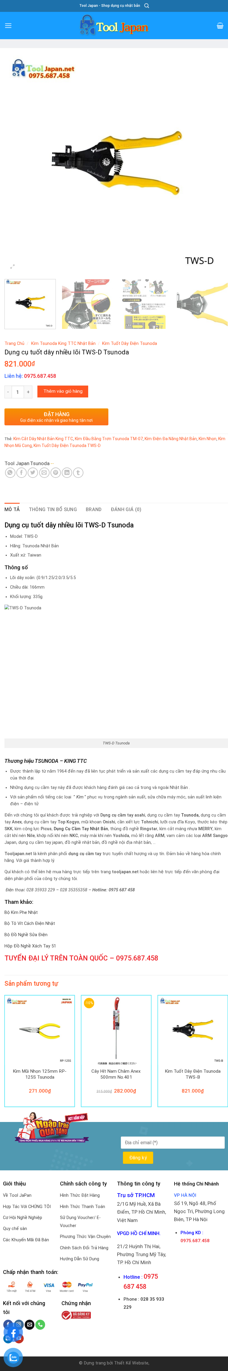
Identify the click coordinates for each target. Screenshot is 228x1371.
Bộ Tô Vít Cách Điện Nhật (29, 923)
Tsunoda (40, 463)
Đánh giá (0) (126, 509)
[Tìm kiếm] (146, 5)
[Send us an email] (29, 1325)
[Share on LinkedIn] (67, 472)
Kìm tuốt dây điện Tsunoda (129, 343)
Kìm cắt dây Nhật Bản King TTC (43, 438)
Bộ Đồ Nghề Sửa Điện (26, 934)
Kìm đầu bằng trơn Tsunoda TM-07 (109, 438)
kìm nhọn (207, 438)
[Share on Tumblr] (78, 472)
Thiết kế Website (131, 1363)
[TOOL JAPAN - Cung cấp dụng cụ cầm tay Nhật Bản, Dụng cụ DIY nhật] (114, 26)
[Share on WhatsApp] (10, 472)
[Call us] (40, 1325)
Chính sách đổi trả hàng (84, 1247)
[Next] (216, 162)
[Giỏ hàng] (220, 25)
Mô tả (12, 509)
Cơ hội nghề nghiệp (22, 1217)
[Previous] (16, 162)
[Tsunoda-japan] (64, 463)
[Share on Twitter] (33, 472)
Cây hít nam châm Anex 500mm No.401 (116, 1074)
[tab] (12, 509)
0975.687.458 (137, 958)
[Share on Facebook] (21, 472)
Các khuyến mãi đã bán (26, 1239)
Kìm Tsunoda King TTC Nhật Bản (63, 343)
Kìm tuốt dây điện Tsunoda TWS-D (67, 445)
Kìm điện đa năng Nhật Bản (171, 438)
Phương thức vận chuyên (85, 1236)
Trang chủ (14, 343)
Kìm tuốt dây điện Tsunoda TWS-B (193, 1074)
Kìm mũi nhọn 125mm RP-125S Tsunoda (39, 1074)
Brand (94, 509)
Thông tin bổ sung (53, 509)
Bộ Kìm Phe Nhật (21, 912)
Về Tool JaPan (17, 1195)
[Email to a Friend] (44, 472)
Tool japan (16, 463)
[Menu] (8, 25)
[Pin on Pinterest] (55, 472)
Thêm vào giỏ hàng (63, 391)
